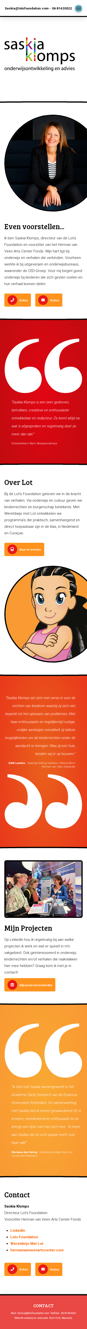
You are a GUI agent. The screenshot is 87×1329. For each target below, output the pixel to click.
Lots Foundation (24, 1237)
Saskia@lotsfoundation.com (33, 1313)
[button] (78, 8)
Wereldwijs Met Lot (26, 1243)
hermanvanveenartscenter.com (37, 1250)
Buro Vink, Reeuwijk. (61, 1318)
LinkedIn (17, 1230)
